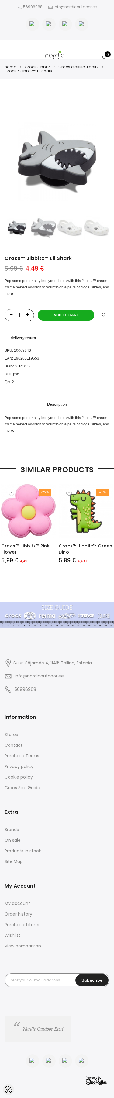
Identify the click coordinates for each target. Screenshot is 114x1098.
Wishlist (12, 935)
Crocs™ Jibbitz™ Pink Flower (25, 549)
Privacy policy (19, 766)
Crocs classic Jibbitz (78, 67)
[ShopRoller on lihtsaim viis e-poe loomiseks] (96, 1080)
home (10, 67)
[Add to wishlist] (103, 315)
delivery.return (23, 338)
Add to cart (66, 315)
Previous (19, 162)
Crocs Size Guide (22, 788)
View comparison (23, 946)
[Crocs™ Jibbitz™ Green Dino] (86, 511)
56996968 (33, 6)
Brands (12, 830)
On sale (13, 840)
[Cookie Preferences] (8, 1089)
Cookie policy (19, 777)
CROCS (23, 366)
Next (94, 162)
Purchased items (22, 925)
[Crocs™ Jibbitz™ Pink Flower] (28, 511)
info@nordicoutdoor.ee (39, 676)
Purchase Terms (22, 756)
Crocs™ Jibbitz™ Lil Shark (29, 71)
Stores (11, 734)
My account (17, 903)
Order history (18, 914)
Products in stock (23, 851)
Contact (13, 745)
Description (57, 404)
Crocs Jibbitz (37, 67)
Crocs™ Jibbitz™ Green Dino (85, 549)
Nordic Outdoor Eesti (43, 1029)
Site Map (14, 861)
